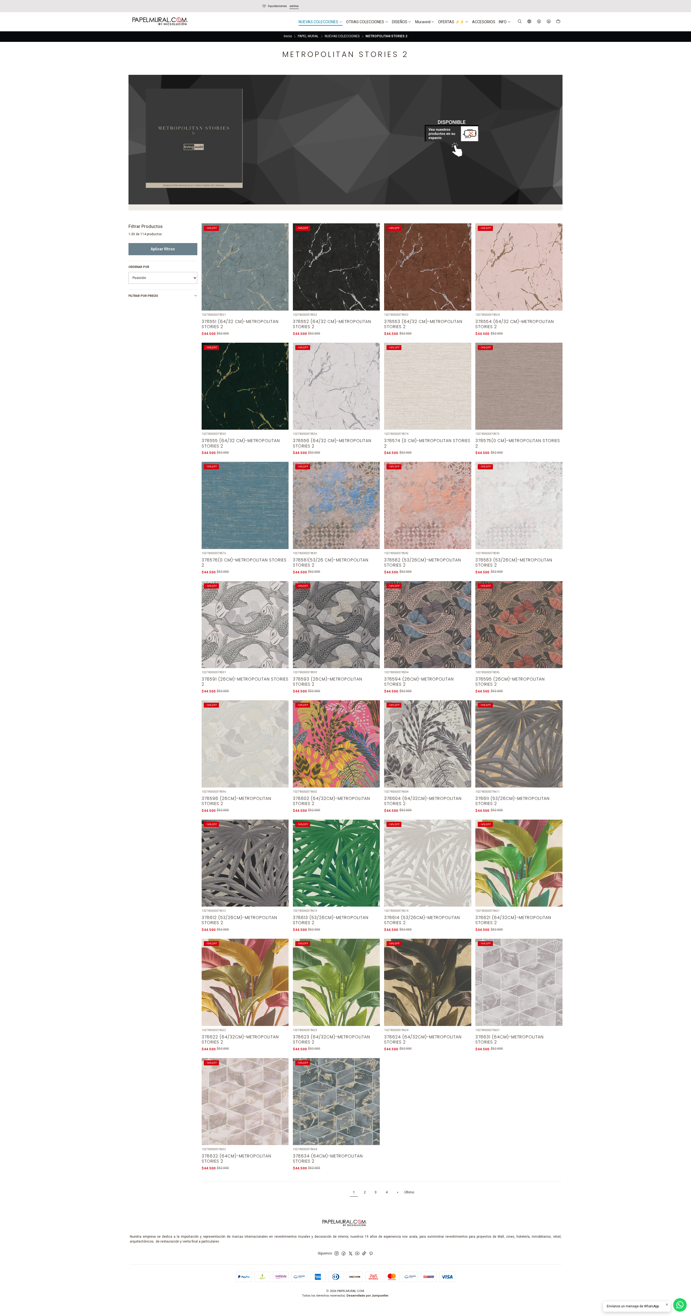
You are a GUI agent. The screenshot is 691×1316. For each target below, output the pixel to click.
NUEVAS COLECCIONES (342, 36)
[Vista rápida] (281, 273)
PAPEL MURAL (308, 36)
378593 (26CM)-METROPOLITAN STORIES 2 (327, 681)
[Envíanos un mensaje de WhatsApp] (680, 1305)
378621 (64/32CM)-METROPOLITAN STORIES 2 (513, 920)
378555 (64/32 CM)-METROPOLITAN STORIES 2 (241, 443)
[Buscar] (520, 21)
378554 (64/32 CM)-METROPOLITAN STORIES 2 (514, 324)
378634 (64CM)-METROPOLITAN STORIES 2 (328, 1158)
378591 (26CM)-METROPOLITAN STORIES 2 (245, 681)
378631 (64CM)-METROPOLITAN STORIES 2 (509, 1039)
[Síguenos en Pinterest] (371, 1253)
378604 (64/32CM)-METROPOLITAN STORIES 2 (423, 801)
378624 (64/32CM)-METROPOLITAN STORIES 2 (423, 1039)
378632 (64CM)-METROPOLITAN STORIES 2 (236, 1158)
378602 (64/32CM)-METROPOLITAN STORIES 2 (331, 801)
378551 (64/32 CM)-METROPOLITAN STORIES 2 (240, 324)
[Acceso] (548, 21)
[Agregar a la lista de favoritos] (281, 261)
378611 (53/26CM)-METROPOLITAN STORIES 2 (512, 801)
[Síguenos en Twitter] (350, 1253)
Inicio (288, 36)
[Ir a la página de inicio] (159, 22)
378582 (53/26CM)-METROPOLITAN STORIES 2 (422, 562)
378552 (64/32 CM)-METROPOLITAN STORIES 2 (332, 324)
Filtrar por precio (143, 296)
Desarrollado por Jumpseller (367, 1295)
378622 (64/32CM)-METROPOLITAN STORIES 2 (240, 1039)
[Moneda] (539, 21)
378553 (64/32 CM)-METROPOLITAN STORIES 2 (423, 324)
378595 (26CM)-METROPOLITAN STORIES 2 (510, 681)
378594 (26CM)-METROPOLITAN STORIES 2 (419, 681)
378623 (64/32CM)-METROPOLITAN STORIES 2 (331, 1039)
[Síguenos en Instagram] (336, 1253)
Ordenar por (138, 267)
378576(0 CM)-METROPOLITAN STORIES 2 (244, 562)
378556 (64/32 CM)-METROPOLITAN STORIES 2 (332, 443)
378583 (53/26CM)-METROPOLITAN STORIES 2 (513, 562)
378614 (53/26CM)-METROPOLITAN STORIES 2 (422, 920)
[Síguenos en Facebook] (343, 1253)
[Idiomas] (529, 21)
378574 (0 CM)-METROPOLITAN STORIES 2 (427, 443)
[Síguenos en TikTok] (364, 1253)
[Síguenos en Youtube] (357, 1253)
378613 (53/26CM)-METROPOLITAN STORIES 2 (330, 920)
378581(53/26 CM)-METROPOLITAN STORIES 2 (330, 562)
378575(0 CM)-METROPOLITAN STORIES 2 (517, 443)
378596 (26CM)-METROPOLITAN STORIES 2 (236, 801)
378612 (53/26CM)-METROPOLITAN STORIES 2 (239, 920)
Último (409, 1192)
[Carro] (558, 22)
